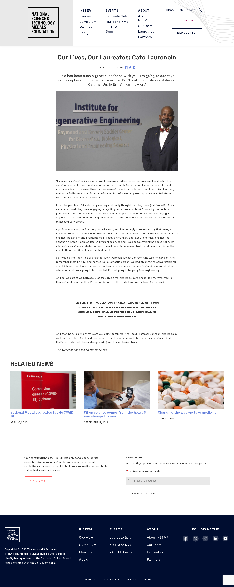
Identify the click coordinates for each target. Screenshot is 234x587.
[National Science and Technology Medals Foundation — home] (36, 23)
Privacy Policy (89, 579)
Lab (180, 10)
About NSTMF (143, 18)
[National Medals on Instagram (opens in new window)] (205, 538)
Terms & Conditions (112, 579)
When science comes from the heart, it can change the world (115, 414)
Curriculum (87, 22)
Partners (145, 37)
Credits (147, 579)
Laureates (146, 31)
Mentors (86, 27)
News (170, 10)
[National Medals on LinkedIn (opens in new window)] (215, 538)
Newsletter (187, 32)
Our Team (145, 26)
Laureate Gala (117, 16)
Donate (187, 20)
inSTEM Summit (112, 29)
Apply (84, 33)
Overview (86, 16)
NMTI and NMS (117, 22)
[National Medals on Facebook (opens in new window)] (185, 538)
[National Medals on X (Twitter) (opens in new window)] (195, 538)
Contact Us (132, 579)
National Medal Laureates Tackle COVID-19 (42, 414)
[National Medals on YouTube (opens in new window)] (225, 538)
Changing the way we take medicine (187, 412)
